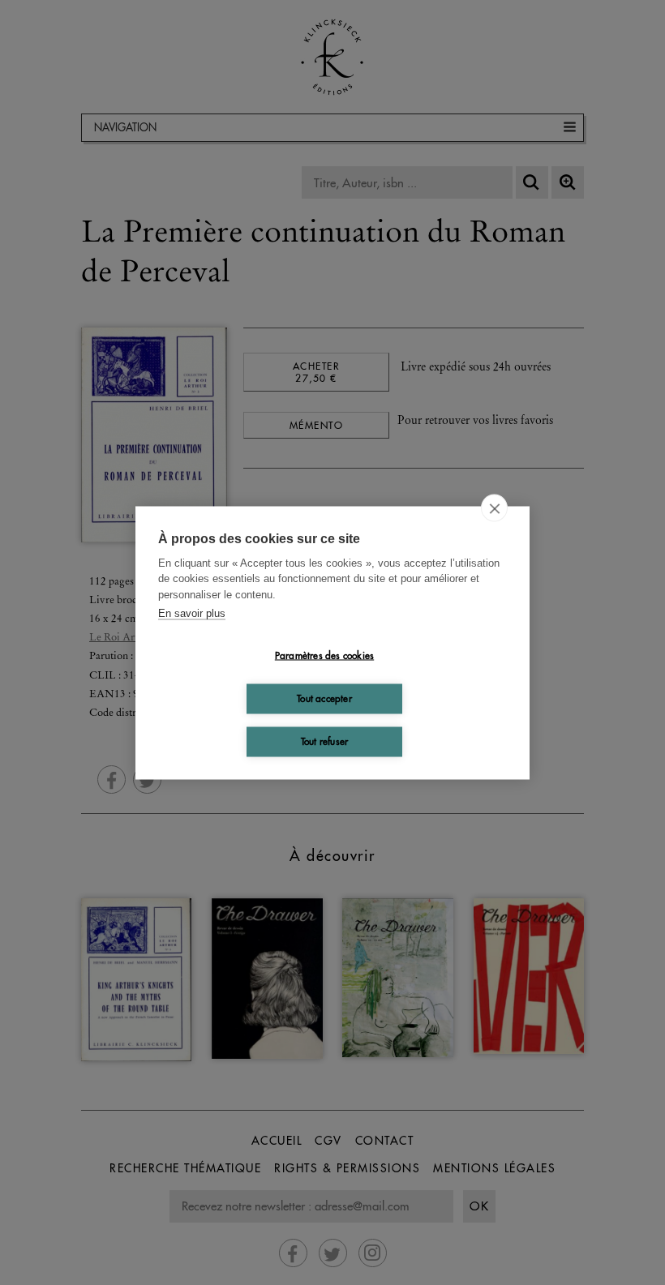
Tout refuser (324, 741)
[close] (494, 507)
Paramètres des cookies (324, 655)
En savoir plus (191, 613)
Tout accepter (324, 698)
